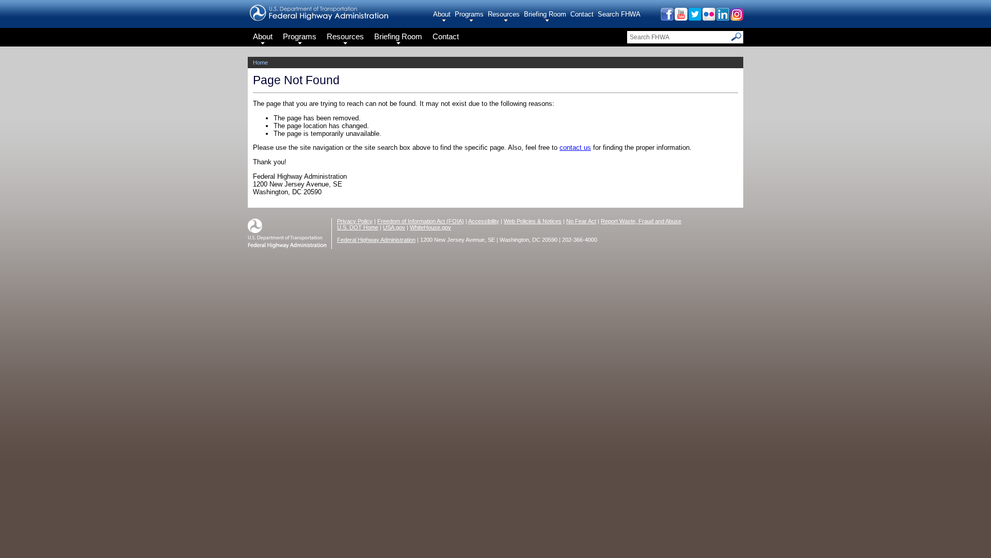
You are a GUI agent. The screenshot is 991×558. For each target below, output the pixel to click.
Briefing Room (545, 14)
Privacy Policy (355, 221)
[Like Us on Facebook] (667, 17)
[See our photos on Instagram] (736, 17)
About (442, 14)
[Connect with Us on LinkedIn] (722, 17)
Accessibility (483, 221)
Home (260, 62)
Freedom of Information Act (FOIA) (420, 221)
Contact (582, 14)
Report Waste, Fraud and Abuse (641, 221)
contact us (575, 147)
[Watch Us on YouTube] (681, 17)
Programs (469, 14)
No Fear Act (581, 221)
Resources (504, 14)
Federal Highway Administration (376, 240)
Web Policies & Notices (533, 221)
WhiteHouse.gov (430, 227)
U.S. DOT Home (357, 227)
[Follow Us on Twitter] (694, 17)
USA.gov (394, 227)
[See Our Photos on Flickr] (708, 17)
